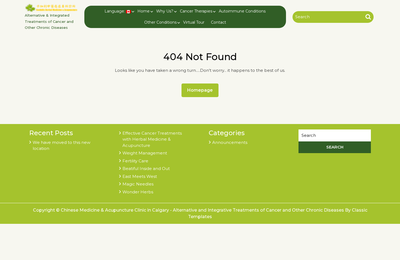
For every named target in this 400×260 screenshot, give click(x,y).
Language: (115, 11)
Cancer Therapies (196, 11)
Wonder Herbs (137, 191)
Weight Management (144, 153)
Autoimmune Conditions (242, 11)
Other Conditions (160, 22)
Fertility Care (135, 160)
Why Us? (164, 11)
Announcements (229, 142)
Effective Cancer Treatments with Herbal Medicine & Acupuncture (152, 139)
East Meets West (139, 176)
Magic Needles (137, 184)
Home (143, 11)
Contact (218, 22)
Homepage (202, 90)
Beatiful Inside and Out (146, 168)
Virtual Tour (193, 22)
